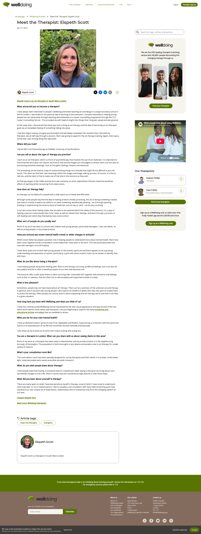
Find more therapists (160, 202)
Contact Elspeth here (26, 397)
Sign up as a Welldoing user (161, 223)
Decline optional (180, 530)
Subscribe (70, 511)
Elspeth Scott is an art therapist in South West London (41, 101)
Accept (194, 530)
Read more (68, 530)
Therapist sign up (189, 4)
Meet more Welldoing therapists (31, 403)
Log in (175, 4)
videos (41, 312)
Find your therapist (160, 105)
